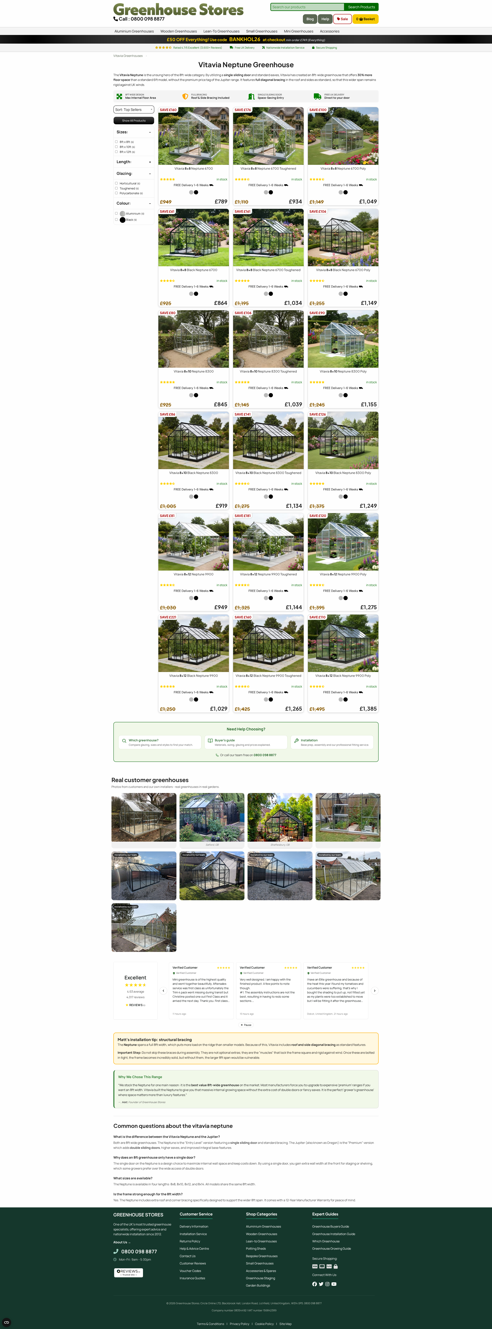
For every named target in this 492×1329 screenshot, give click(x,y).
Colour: (124, 203)
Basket (365, 19)
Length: (124, 161)
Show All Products (134, 120)
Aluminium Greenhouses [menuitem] (134, 31)
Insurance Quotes (192, 1278)
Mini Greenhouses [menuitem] (298, 31)
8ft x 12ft (127, 152)
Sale (344, 19)
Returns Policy (190, 1241)
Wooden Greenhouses (261, 1234)
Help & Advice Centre (194, 1248)
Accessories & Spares (261, 1271)
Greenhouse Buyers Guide (330, 1226)
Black (131, 220)
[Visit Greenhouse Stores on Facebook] (314, 1284)
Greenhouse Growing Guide (331, 1248)
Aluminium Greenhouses (263, 1226)
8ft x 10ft (127, 147)
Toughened (129, 188)
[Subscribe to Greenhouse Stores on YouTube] (334, 1284)
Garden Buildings (258, 1285)
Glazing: (124, 173)
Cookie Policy (264, 1324)
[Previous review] (163, 991)
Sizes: (122, 131)
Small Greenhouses (259, 1263)
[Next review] (375, 991)
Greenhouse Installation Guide (333, 1234)
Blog (310, 19)
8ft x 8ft (127, 142)
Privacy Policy (239, 1324)
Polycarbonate (131, 193)
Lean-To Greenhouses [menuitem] (221, 31)
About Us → (122, 1242)
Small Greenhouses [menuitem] (261, 31)
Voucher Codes (190, 1271)
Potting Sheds (256, 1248)
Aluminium (134, 214)
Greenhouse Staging (260, 1278)
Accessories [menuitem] (329, 31)
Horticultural (130, 183)
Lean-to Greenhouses (261, 1241)
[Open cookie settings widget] (6, 1322)
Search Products (361, 7)
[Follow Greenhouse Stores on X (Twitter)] (321, 1284)
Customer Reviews (193, 1263)
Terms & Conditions (210, 1324)
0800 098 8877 (265, 755)
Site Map (285, 1324)
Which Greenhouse (326, 1241)
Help (325, 19)
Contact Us (187, 1256)
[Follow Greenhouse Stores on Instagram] (327, 1284)
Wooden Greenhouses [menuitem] (178, 31)
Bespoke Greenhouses (262, 1256)
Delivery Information (194, 1226)
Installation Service (193, 1234)
